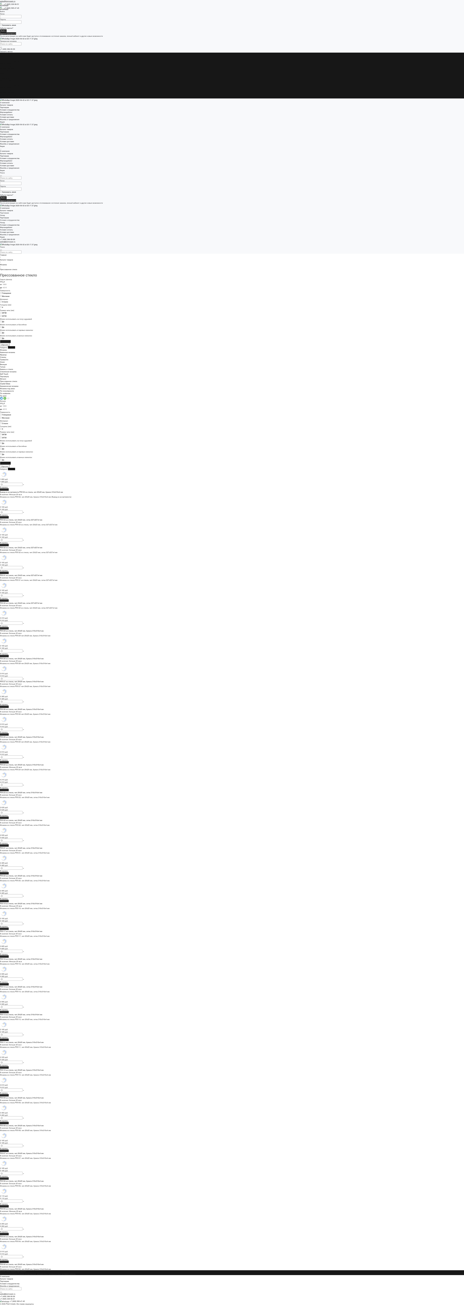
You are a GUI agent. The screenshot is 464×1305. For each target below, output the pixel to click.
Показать (11, 347)
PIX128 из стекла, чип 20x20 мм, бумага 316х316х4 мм (22, 658)
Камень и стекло (6, 369)
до (1, 287)
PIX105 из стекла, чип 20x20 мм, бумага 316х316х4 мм (22, 1209)
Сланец (3, 357)
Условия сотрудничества (9, 61)
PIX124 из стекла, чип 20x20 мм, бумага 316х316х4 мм (22, 764)
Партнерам (4, 83)
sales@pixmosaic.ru (7, 1)
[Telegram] (1, 398)
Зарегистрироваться (8, 33)
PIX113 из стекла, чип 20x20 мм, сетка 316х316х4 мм (21, 1014)
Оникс (2, 362)
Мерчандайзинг (6, 63)
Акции (2, 97)
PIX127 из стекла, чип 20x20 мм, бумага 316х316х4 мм (22, 681)
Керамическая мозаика (9, 386)
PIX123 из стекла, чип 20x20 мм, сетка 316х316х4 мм (21, 792)
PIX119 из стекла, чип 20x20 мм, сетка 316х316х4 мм (21, 903)
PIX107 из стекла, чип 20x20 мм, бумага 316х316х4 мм (22, 1153)
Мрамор (3, 354)
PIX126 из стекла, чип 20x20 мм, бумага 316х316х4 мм (22, 709)
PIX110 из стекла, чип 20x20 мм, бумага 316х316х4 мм (22, 1070)
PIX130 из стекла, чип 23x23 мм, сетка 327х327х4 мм (21, 603)
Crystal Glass (5, 383)
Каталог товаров (6, 80)
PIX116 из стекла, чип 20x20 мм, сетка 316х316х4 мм (21, 959)
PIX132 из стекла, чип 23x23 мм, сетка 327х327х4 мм (21, 547)
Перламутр (4, 376)
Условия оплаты (6, 66)
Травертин (4, 359)
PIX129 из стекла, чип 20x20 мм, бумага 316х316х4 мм (22, 631)
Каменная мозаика (7, 352)
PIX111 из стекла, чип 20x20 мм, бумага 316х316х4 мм (22, 1042)
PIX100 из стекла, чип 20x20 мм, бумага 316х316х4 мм (22, 1264)
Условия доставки (7, 68)
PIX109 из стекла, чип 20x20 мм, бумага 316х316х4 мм (22, 1097)
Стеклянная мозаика (8, 371)
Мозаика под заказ (7, 388)
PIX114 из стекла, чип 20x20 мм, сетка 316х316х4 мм (21, 986)
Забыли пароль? (6, 28)
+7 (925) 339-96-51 (11, 4)
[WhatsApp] (4, 398)
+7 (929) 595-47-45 (11, 8)
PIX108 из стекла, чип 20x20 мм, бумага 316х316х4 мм (22, 1125)
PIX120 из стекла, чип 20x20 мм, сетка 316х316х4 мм (21, 875)
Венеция (3, 364)
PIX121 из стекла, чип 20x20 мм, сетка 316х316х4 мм (21, 848)
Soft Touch (4, 374)
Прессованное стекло (8, 381)
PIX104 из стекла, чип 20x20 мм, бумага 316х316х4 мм (22, 1236)
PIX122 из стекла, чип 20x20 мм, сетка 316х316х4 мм (21, 820)
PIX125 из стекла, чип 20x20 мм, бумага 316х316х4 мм (22, 737)
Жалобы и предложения (9, 71)
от (1, 284)
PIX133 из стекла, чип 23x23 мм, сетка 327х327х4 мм (21, 520)
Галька (2, 366)
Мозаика (3, 350)
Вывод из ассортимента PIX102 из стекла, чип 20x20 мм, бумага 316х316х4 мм (31, 492)
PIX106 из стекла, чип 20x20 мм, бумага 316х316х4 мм (22, 1181)
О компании (5, 78)
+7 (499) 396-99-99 (7, 49)
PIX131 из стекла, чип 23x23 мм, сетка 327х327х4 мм (21, 575)
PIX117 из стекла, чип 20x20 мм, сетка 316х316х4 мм (21, 931)
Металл (3, 379)
